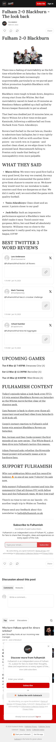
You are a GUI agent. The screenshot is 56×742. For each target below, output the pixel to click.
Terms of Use (41, 704)
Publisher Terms (44, 726)
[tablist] (13, 587)
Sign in (50, 3)
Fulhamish (12, 22)
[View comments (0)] (11, 30)
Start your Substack (22, 734)
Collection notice (38, 730)
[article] (28, 635)
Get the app (38, 734)
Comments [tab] (8, 588)
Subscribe (41, 3)
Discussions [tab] (22, 620)
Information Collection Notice (32, 706)
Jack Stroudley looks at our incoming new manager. (20, 635)
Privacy (22, 730)
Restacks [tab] (19, 588)
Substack (17, 739)
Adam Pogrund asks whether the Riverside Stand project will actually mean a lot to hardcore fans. (26, 454)
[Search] (51, 620)
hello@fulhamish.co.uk (30, 513)
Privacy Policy (21, 704)
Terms (28, 730)
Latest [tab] (12, 620)
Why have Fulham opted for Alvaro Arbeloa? (21, 629)
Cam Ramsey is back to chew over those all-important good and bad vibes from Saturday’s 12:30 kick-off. (27, 414)
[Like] (4, 30)
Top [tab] (5, 620)
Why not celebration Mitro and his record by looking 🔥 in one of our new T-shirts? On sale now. (27, 477)
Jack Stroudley (15, 640)
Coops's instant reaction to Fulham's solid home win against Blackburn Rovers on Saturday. (25, 427)
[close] (48, 646)
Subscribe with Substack (30, 695)
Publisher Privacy (31, 726)
